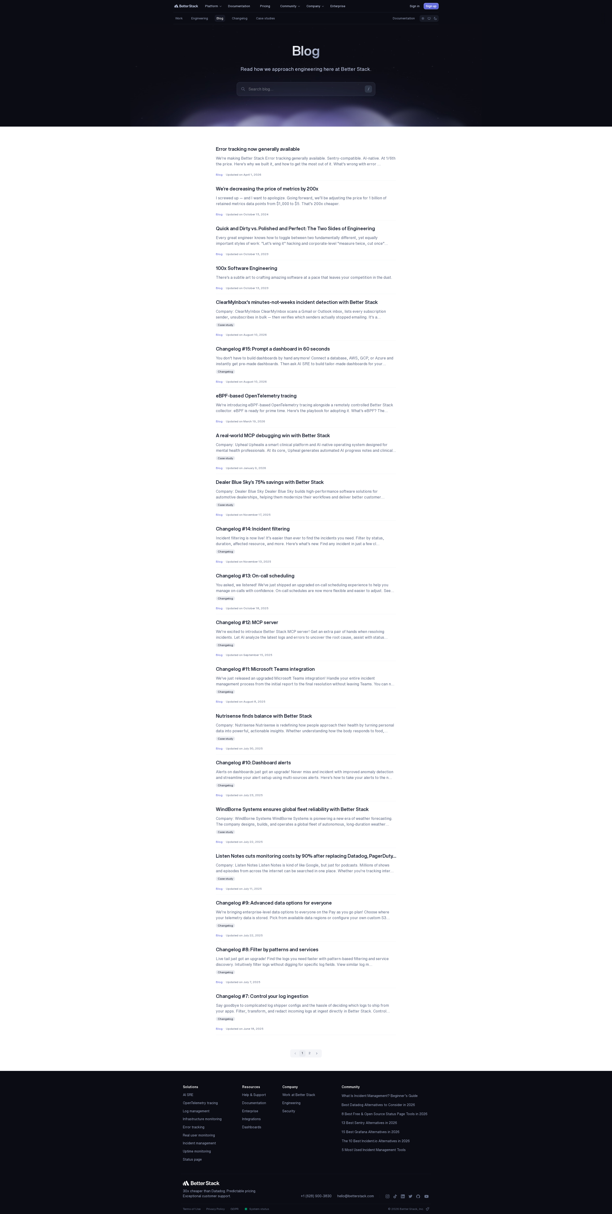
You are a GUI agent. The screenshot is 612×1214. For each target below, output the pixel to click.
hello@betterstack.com (355, 1196)
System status (259, 1208)
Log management (196, 1111)
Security (288, 1111)
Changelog (239, 18)
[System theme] (429, 18)
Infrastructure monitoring (202, 1119)
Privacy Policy (215, 1208)
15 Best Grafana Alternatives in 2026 (370, 1132)
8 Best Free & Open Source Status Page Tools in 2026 (384, 1114)
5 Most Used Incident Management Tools (374, 1150)
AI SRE (188, 1095)
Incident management (199, 1143)
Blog (220, 18)
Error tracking (193, 1127)
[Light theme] (423, 18)
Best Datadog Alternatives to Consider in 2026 (378, 1105)
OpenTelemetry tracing (200, 1103)
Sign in (415, 6)
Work (179, 18)
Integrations (251, 1119)
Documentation (404, 18)
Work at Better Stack (298, 1095)
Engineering (199, 18)
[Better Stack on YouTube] (426, 1196)
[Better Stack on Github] (418, 1196)
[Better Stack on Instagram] (387, 1196)
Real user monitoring (199, 1135)
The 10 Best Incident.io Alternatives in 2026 (376, 1141)
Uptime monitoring (197, 1151)
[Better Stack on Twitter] (410, 1196)
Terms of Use (192, 1208)
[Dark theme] (435, 18)
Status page (192, 1159)
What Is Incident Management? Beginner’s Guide (380, 1095)
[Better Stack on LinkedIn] (403, 1196)
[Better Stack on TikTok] (395, 1196)
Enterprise (250, 1111)
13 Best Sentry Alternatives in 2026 (369, 1122)
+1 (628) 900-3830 (316, 1196)
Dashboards (251, 1127)
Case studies (265, 18)
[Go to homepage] (186, 6)
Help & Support (254, 1095)
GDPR (234, 1208)
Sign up (431, 6)
